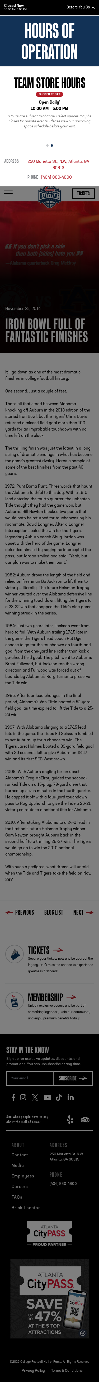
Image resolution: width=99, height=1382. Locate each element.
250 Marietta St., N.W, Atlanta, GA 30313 (58, 165)
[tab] (47, 145)
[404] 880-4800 (56, 177)
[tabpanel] (49, 103)
